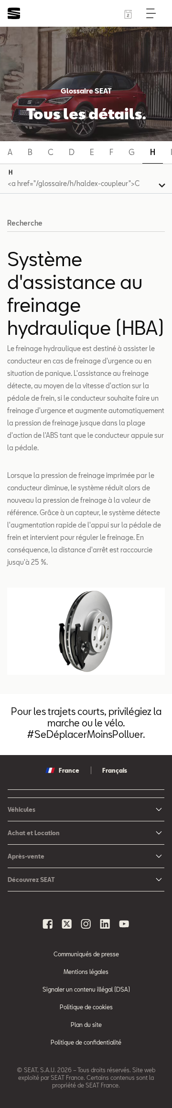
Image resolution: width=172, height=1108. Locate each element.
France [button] (69, 770)
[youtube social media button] (124, 924)
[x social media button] (67, 924)
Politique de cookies (86, 1007)
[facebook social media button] (48, 924)
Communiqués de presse (86, 954)
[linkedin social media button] (105, 924)
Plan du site (86, 1024)
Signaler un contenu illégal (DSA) (86, 989)
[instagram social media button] (86, 924)
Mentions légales (86, 971)
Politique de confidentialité (86, 1042)
